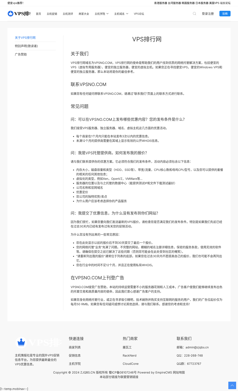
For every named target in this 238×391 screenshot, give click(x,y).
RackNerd (129, 355)
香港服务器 (160, 2)
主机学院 (100, 13)
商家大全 (84, 13)
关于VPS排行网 (25, 37)
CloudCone (131, 364)
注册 (211, 13)
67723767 (194, 364)
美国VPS (214, 2)
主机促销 (52, 13)
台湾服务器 (174, 2)
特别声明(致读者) (26, 46)
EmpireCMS (163, 372)
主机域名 (119, 13)
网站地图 (179, 372)
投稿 (225, 13)
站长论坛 (225, 2)
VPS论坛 (139, 13)
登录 (205, 13)
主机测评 (68, 13)
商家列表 (75, 347)
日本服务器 (201, 2)
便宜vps (12, 2)
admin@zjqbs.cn (197, 347)
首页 (38, 13)
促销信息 (75, 355)
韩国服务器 (188, 2)
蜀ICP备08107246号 (123, 372)
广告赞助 (21, 54)
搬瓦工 (127, 347)
